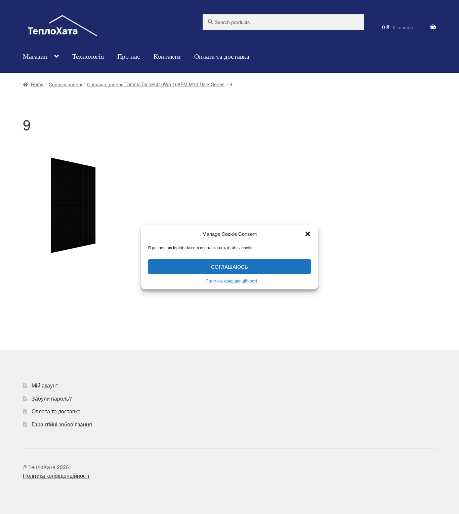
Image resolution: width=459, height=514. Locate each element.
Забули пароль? (52, 398)
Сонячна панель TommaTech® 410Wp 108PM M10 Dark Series (155, 84)
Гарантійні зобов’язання (62, 424)
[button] (307, 233)
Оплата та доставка (221, 56)
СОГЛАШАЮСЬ (229, 266)
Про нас (128, 56)
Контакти (167, 56)
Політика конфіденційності (231, 281)
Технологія (88, 56)
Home (37, 84)
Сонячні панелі (65, 84)
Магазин (35, 56)
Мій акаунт (45, 385)
